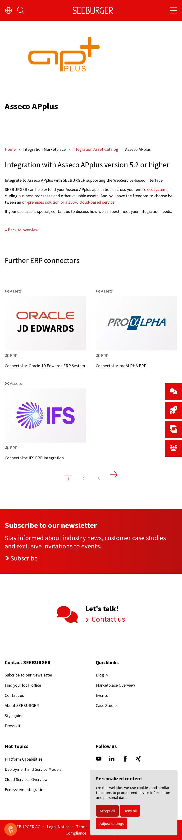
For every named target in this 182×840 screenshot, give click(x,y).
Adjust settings (112, 823)
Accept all (107, 810)
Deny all (130, 810)
